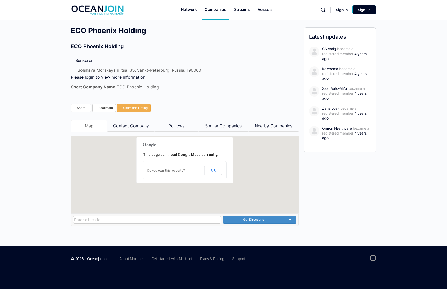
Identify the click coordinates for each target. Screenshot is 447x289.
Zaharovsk (330, 108)
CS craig (329, 49)
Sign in (342, 10)
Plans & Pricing (212, 258)
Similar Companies (223, 125)
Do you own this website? (166, 170)
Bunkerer (83, 60)
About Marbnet (131, 258)
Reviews (176, 125)
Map (89, 125)
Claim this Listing (135, 108)
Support (238, 258)
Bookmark (105, 108)
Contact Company (131, 125)
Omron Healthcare (337, 128)
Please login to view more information (108, 77)
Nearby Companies (273, 125)
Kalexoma (330, 68)
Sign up (364, 10)
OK (213, 170)
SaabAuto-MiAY (335, 88)
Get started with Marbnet (172, 258)
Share (81, 108)
